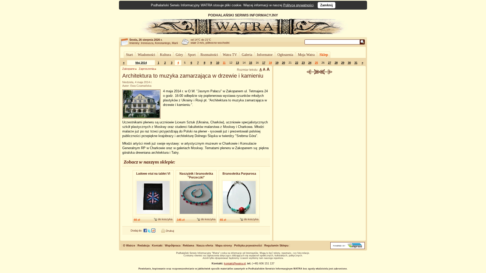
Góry (179, 55)
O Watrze (129, 245)
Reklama (188, 245)
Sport (192, 55)
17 (263, 62)
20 (283, 62)
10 (217, 62)
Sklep (323, 55)
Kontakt (157, 245)
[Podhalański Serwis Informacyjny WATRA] (243, 34)
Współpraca (172, 245)
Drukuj (170, 230)
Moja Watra (306, 55)
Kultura (165, 55)
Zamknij (326, 5)
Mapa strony (223, 245)
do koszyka (165, 219)
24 (309, 62)
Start (129, 55)
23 (303, 62)
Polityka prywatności (248, 245)
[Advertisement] (319, 112)
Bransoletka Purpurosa (239, 173)
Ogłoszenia (285, 55)
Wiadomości (146, 55)
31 (355, 62)
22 (296, 62)
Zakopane (128, 68)
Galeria (247, 55)
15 (250, 62)
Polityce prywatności (298, 5)
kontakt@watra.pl (235, 263)
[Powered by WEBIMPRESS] (347, 248)
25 (316, 62)
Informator (265, 55)
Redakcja (143, 245)
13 (237, 62)
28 (336, 62)
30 (349, 62)
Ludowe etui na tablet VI (153, 173)
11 (224, 62)
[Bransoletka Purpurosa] (239, 215)
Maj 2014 (141, 62)
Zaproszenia (146, 68)
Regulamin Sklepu (276, 245)
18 (270, 62)
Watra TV (230, 55)
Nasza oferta (204, 245)
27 (329, 62)
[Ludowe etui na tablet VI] (153, 215)
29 (342, 62)
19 (276, 62)
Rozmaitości (209, 55)
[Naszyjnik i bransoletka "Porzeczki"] (196, 215)
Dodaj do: (136, 230)
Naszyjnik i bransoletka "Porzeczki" (196, 175)
